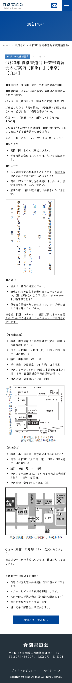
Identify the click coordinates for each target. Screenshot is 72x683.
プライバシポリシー (23, 670)
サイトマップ (52, 670)
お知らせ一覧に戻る (35, 620)
